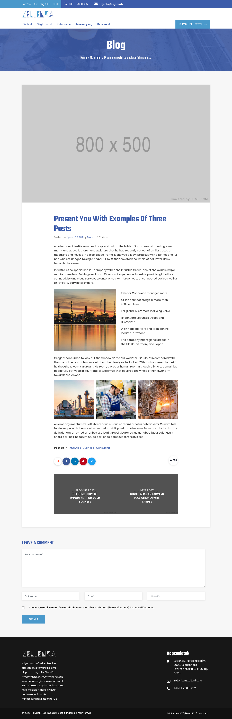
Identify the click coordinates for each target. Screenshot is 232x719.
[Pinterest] (83, 461)
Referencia (64, 24)
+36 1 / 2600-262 (185, 688)
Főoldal (27, 24)
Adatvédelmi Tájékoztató (180, 713)
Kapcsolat (103, 24)
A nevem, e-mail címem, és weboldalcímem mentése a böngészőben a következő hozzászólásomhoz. (92, 607)
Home (84, 57)
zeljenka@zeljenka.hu (111, 4)
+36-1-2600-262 (78, 4)
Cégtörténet (44, 24)
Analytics (75, 448)
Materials (95, 57)
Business (88, 448)
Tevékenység (84, 24)
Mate (90, 237)
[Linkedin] (75, 461)
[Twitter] (92, 461)
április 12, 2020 (75, 237)
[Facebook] (66, 461)
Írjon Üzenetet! (190, 24)
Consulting (103, 448)
